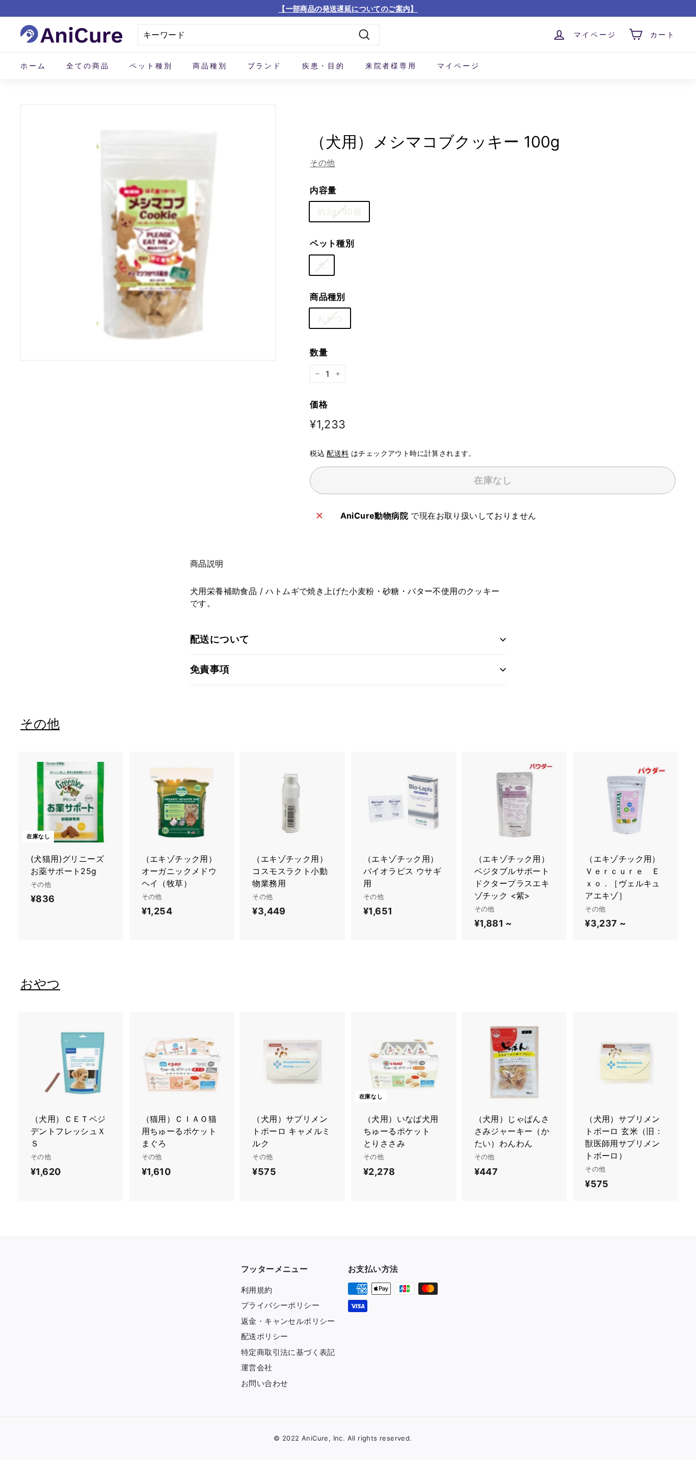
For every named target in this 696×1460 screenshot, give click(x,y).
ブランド (265, 65)
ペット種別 (150, 65)
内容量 (323, 190)
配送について (220, 639)
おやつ (329, 318)
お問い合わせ (264, 1383)
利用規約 (257, 1290)
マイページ (458, 65)
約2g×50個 (339, 212)
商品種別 (210, 65)
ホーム (33, 65)
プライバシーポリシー (280, 1305)
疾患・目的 (323, 65)
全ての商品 (87, 65)
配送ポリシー (264, 1336)
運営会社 (257, 1367)
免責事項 (210, 669)
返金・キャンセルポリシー (288, 1321)
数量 (319, 352)
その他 (322, 163)
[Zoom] (148, 232)
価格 (319, 404)
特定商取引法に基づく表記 (288, 1352)
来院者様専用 (391, 65)
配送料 (338, 453)
